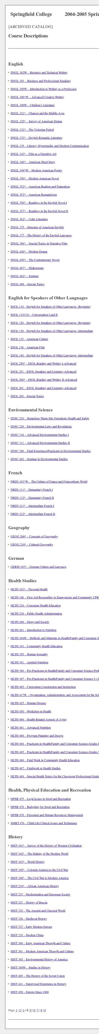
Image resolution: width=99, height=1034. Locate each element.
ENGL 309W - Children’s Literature (33, 105)
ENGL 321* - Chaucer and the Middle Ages (37, 113)
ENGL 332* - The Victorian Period (32, 129)
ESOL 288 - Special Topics (27, 396)
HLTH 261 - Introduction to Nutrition (33, 630)
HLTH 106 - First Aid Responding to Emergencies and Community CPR (55, 597)
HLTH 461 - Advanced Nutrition (31, 727)
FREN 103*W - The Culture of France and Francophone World (49, 481)
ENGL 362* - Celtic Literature (29, 219)
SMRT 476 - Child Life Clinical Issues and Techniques (44, 823)
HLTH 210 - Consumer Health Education (36, 605)
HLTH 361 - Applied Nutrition (29, 662)
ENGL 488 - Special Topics (27, 284)
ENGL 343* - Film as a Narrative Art (33, 154)
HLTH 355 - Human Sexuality (29, 654)
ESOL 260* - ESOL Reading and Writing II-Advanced (44, 379)
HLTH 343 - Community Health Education (36, 646)
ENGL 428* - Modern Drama (29, 251)
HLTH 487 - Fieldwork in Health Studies (36, 768)
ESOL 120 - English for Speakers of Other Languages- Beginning (51, 323)
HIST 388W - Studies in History (31, 967)
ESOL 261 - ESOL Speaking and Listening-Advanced (43, 388)
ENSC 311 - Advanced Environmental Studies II (40, 443)
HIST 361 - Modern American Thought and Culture (42, 951)
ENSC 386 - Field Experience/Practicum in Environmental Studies (51, 451)
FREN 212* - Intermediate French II (33, 514)
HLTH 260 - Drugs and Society (30, 622)
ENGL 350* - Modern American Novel (35, 178)
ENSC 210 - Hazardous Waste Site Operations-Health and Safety (50, 418)
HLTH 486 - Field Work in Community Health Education (45, 760)
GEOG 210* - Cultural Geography (32, 544)
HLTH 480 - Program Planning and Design (37, 735)
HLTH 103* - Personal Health (29, 589)
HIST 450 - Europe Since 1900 (30, 992)
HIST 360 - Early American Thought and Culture (40, 943)
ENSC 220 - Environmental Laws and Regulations (41, 426)
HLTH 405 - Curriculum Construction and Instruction (43, 687)
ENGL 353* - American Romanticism (34, 194)
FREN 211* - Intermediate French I (32, 506)
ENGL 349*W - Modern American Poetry (36, 170)
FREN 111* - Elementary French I (32, 489)
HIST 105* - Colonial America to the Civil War (39, 870)
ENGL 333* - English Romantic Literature (36, 138)
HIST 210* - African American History (35, 886)
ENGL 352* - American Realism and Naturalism (40, 186)
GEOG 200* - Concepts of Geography (34, 536)
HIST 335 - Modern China (27, 935)
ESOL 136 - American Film (28, 347)
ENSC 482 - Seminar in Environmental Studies (39, 459)
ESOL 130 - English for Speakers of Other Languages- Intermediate (52, 331)
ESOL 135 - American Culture (29, 339)
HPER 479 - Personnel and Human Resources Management (47, 815)
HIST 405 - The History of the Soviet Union (38, 976)
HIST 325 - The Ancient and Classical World (38, 910)
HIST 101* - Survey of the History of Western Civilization (46, 845)
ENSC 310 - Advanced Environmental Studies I (40, 435)
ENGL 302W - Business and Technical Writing (39, 72)
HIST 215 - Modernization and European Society (40, 894)
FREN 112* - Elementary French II (32, 498)
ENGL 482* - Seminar (25, 276)
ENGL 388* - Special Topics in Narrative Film (39, 243)
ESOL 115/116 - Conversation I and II (34, 314)
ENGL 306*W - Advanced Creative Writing (37, 97)
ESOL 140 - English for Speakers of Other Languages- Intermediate (52, 355)
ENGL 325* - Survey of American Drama (36, 121)
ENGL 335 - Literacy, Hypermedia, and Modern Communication (50, 146)
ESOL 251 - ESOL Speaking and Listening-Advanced (43, 371)
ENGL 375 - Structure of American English (37, 227)
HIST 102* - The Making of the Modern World (39, 853)
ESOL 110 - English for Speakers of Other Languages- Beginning (51, 306)
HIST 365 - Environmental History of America (39, 959)
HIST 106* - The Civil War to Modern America (40, 878)
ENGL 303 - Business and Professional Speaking (41, 81)
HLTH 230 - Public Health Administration (36, 613)
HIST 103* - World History (28, 862)
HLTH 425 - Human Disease (28, 703)
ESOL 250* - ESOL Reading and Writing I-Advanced (43, 363)
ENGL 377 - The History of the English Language (41, 235)
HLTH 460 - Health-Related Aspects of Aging (39, 719)
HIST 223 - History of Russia (29, 902)
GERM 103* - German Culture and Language (38, 567)
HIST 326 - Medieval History (29, 918)
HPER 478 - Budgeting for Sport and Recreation (40, 807)
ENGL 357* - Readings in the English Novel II (39, 211)
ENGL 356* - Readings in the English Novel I (39, 202)
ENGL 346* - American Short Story (33, 162)
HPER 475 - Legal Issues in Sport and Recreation (41, 799)
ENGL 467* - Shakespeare (27, 268)
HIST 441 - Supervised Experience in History (38, 984)
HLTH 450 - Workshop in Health (31, 711)
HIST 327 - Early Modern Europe (31, 927)
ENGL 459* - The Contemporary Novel (35, 260)
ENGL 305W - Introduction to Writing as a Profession (43, 89)
